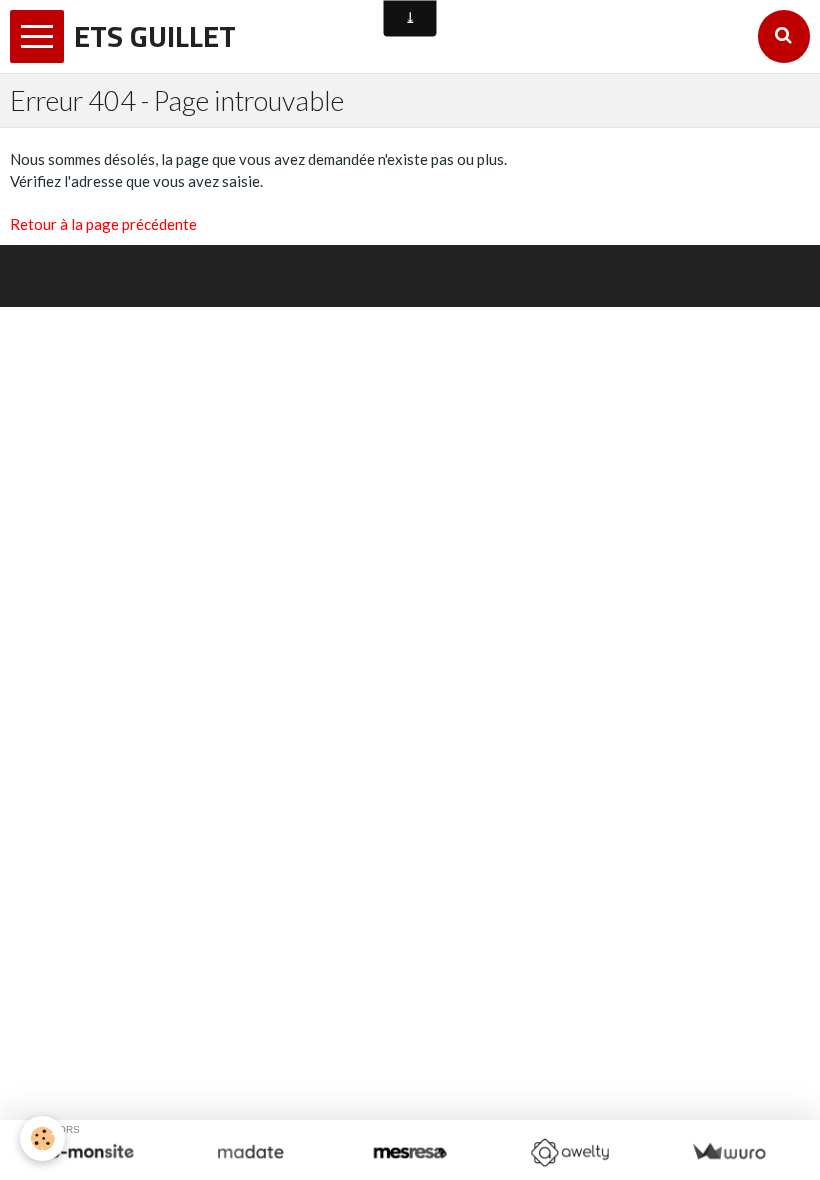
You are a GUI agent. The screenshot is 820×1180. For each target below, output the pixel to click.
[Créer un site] (91, 1152)
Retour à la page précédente (103, 224)
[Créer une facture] (728, 1152)
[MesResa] (409, 1152)
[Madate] (250, 1152)
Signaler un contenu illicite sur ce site (545, 265)
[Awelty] (569, 1152)
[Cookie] (42, 1138)
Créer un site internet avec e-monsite (275, 265)
